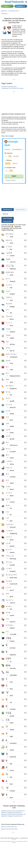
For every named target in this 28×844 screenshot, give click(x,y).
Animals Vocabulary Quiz (9, 86)
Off (11, 170)
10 (10, 156)
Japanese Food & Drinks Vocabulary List (13, 814)
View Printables (7, 218)
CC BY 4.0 (14, 839)
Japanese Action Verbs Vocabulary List (13, 811)
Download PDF (7, 221)
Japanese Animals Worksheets (9, 829)
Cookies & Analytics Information (9, 841)
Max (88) (16, 156)
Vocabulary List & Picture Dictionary (12, 88)
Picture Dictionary (20, 209)
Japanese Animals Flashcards (9, 826)
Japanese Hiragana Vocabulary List (11, 816)
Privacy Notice (20, 841)
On (6, 170)
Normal (8, 163)
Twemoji (19, 838)
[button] (25, 235)
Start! (14, 176)
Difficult (15, 163)
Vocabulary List (7, 209)
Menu (6, 6)
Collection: (7, 149)
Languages (20, 6)
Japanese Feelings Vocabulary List (11, 812)
